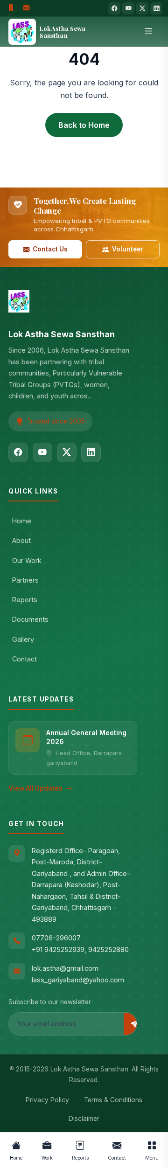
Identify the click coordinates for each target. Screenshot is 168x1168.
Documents (30, 619)
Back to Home (84, 125)
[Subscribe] (134, 1024)
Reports (24, 600)
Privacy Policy (47, 1100)
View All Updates (35, 788)
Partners (25, 580)
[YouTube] (128, 8)
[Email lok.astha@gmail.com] (26, 8)
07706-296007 (56, 938)
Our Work (27, 560)
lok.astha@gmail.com (65, 968)
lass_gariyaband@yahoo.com (78, 980)
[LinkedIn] (156, 8)
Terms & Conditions (113, 1100)
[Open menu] (149, 31)
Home (21, 521)
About (21, 540)
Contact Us (50, 249)
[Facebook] (114, 8)
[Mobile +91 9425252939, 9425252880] (11, 8)
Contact (24, 659)
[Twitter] (142, 8)
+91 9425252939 (58, 949)
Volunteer (127, 249)
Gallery (23, 639)
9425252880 (108, 949)
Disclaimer (84, 1118)
